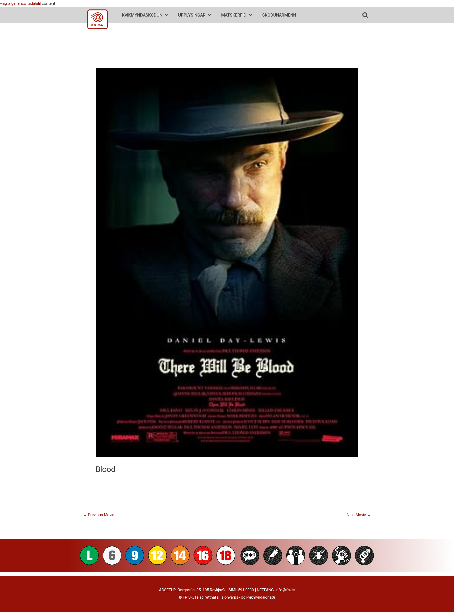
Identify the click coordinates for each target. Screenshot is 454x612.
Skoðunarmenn (279, 15)
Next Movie (359, 514)
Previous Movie (98, 514)
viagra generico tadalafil (20, 3)
